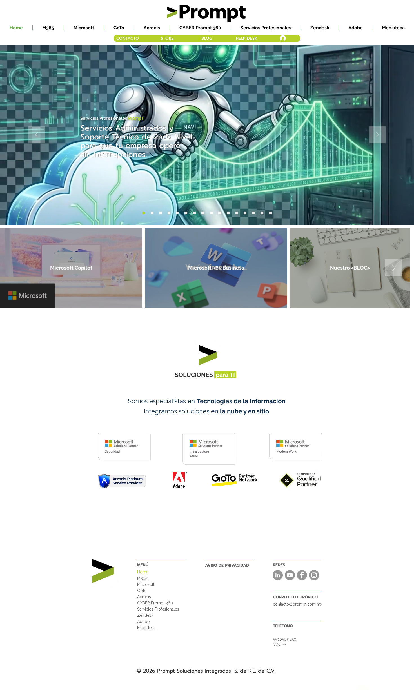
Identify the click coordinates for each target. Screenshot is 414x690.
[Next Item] (399, 267)
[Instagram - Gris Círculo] (314, 575)
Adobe (143, 621)
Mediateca (146, 628)
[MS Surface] (152, 213)
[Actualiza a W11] (194, 213)
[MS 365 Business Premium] (245, 213)
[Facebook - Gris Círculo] (302, 575)
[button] (48, 27)
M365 (142, 578)
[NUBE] (262, 213)
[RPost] (228, 213)
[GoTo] (236, 213)
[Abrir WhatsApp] (399, 675)
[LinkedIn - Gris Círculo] (278, 575)
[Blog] (211, 213)
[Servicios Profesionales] (143, 213)
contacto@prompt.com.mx (297, 604)
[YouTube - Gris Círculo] (290, 575)
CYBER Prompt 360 (155, 603)
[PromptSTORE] (202, 213)
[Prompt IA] (177, 213)
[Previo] (36, 135)
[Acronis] (219, 213)
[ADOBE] (253, 213)
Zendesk (145, 615)
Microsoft (145, 584)
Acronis (144, 597)
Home (142, 572)
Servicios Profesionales (158, 609)
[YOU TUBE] (270, 213)
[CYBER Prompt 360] (160, 213)
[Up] (362, 675)
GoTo (142, 590)
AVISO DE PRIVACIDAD (227, 565)
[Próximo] (377, 135)
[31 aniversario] (169, 213)
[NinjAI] (185, 213)
